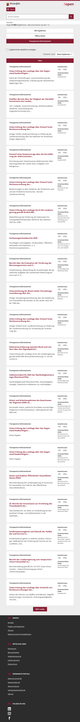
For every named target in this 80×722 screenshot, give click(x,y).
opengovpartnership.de (16, 690)
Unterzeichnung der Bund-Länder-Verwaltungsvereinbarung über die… (30, 292)
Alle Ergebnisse (40, 31)
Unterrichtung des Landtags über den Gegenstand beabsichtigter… (29, 72)
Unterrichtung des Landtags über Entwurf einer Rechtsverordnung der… (31, 128)
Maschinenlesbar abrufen (37, 25)
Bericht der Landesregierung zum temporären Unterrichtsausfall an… (30, 560)
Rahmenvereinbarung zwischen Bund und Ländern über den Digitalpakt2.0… (30, 348)
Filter (40, 61)
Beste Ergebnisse (64, 54)
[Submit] (71, 16)
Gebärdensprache (14, 656)
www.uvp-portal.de (15, 678)
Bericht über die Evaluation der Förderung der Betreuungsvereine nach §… (30, 264)
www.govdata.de (14, 682)
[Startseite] (13, 4)
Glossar (10, 630)
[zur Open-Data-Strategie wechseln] (69, 4)
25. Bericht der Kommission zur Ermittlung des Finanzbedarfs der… (30, 504)
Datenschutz (12, 664)
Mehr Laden (40, 609)
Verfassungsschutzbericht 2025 (23, 238)
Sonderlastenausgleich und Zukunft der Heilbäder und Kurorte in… (30, 532)
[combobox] (37, 16)
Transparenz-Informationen (40, 41)
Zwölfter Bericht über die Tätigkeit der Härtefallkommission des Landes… (31, 100)
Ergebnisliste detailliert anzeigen (22, 49)
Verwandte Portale (21, 674)
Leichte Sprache (14, 660)
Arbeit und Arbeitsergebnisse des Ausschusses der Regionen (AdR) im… (30, 401)
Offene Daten (40, 36)
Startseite (9, 22)
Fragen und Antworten (16, 626)
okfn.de (10, 694)
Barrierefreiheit (13, 652)
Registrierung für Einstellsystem (19, 634)
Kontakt (11, 623)
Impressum (12, 649)
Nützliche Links (19, 644)
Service (15, 618)
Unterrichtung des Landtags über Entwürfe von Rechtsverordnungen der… (30, 588)
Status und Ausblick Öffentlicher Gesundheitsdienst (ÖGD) (30, 476)
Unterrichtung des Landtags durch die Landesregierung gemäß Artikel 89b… (31, 211)
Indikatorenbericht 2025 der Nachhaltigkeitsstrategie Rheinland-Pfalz (31, 376)
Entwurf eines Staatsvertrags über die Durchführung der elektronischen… (31, 155)
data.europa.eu (13, 686)
